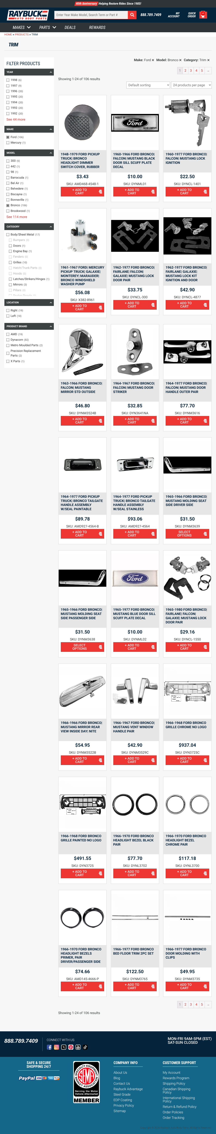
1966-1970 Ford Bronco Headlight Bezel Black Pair (133, 840)
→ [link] (208, 71)
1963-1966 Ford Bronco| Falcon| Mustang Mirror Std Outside (81, 387)
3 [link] (191, 71)
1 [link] (180, 71)
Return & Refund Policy (179, 1107)
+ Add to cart (79, 191)
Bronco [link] (173, 60)
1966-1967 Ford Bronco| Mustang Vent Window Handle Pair (134, 727)
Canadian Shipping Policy (176, 1090)
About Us (120, 1073)
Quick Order (192, 15)
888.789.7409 (150, 15)
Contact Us (121, 1084)
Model (11, 152)
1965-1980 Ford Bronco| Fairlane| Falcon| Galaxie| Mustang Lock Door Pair (186, 616)
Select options (184, 533)
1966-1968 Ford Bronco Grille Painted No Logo (81, 838)
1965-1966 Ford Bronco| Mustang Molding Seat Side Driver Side (186, 501)
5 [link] (202, 71)
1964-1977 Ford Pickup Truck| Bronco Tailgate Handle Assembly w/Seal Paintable (82, 503)
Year (10, 72)
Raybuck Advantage (128, 1089)
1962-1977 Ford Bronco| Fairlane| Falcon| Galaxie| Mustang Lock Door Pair (134, 273)
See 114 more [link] (16, 217)
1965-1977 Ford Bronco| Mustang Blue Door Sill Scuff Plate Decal (134, 614)
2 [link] (185, 71)
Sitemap (119, 1111)
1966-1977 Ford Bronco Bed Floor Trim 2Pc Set (133, 951)
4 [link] (196, 71)
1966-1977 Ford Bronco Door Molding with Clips (186, 953)
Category (13, 226)
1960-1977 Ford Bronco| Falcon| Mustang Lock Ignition (186, 158)
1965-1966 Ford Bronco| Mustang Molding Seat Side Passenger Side (81, 614)
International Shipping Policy (179, 1099)
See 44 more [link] (15, 119)
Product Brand (17, 326)
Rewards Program (176, 1078)
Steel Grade (121, 1094)
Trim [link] (202, 60)
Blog (116, 1078)
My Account (174, 15)
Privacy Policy (123, 1105)
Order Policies (173, 1112)
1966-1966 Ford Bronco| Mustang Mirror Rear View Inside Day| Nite (81, 727)
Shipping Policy (174, 1084)
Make (10, 129)
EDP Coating (122, 1100)
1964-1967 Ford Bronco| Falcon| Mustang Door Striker (134, 387)
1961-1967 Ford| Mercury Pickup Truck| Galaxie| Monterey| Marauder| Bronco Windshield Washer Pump (82, 275)
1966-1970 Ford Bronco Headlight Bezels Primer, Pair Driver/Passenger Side (81, 955)
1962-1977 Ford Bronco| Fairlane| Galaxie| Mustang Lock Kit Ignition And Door (186, 273)
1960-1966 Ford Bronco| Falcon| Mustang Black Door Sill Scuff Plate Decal (134, 160)
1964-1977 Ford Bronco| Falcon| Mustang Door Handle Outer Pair (186, 387)
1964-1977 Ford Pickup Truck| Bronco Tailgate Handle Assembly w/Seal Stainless (134, 503)
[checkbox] (29, 80)
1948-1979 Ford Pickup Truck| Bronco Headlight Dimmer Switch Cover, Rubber (80, 160)
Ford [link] (147, 60)
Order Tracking (173, 1118)
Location (13, 302)
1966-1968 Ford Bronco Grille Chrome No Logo (186, 725)
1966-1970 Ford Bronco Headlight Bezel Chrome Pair (186, 840)
